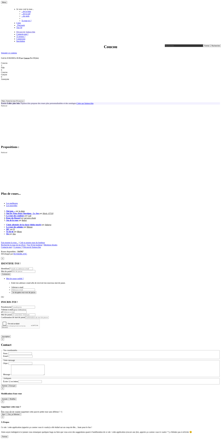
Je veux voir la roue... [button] (25, 9)
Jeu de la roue (12, 220)
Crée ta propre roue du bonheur (32, 243)
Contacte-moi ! (22, 34)
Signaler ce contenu (9, 53)
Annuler (5, 399)
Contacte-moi (6, 247)
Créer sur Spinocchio (84, 103)
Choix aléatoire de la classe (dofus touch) (23, 225)
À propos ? (20, 36)
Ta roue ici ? (26, 21)
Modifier (13, 399)
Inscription (20, 41)
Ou (7, 234)
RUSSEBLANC (20, 254)
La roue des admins (14, 227)
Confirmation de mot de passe (13, 317)
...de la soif (25, 14)
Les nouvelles (11, 206)
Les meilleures (12, 203)
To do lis (9, 232)
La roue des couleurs (15, 216)
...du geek (25, 16)
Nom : (5, 353)
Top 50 (19, 27)
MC (8, 229)
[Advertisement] (77, 125)
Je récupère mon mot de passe (23, 292)
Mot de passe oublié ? (15, 278)
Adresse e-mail (13, 309)
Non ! (4, 414)
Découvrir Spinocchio (25, 32)
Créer (18, 23)
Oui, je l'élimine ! (14, 414)
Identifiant (5, 268)
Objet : (6, 363)
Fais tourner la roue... (9, 243)
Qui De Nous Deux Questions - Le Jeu (22, 213)
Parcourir (20, 25)
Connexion (20, 39)
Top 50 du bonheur (34, 245)
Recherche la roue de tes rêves (13, 245)
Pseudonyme (6, 307)
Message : (7, 374)
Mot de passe (6, 271)
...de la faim (26, 11)
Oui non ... (10, 211)
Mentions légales (50, 245)
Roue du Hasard (13, 218)
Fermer (4, 386)
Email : (6, 356)
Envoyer (12, 386)
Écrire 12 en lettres (10, 381)
